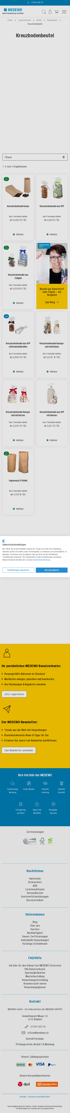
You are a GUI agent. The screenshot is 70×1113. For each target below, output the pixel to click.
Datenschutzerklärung (41, 560)
